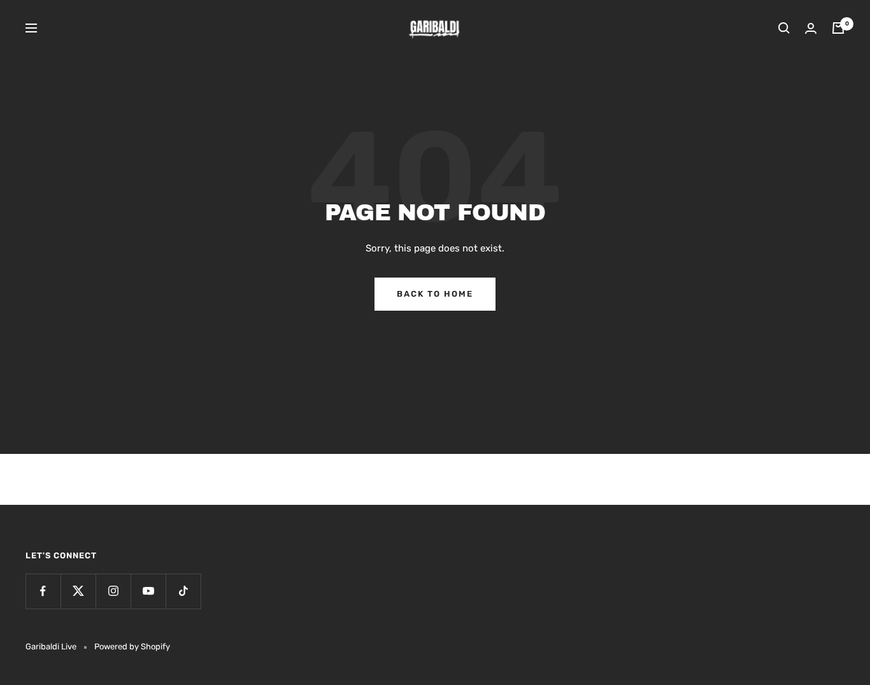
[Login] (811, 28)
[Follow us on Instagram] (113, 591)
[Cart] (838, 28)
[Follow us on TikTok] (183, 591)
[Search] (784, 28)
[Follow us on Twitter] (78, 591)
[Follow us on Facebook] (43, 591)
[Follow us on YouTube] (148, 591)
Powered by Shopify (132, 646)
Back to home (435, 294)
